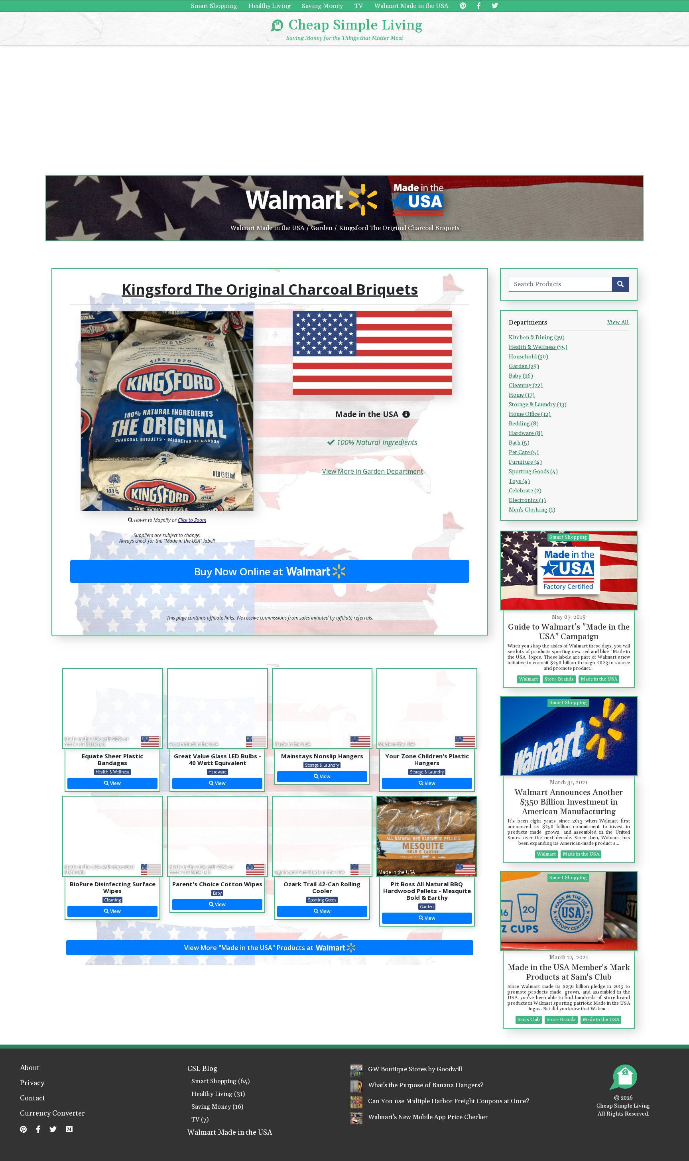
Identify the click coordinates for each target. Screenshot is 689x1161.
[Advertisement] (344, 105)
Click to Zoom (192, 520)
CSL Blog (202, 1069)
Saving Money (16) (217, 1107)
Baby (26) (521, 376)
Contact (32, 1099)
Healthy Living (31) (218, 1094)
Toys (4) (519, 481)
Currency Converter (52, 1114)
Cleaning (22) (526, 385)
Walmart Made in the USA (411, 6)
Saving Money (322, 6)
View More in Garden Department (372, 471)
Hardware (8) (526, 433)
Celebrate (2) (525, 490)
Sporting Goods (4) (533, 471)
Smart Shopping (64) (220, 1081)
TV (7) (200, 1120)
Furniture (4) (525, 462)
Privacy (32, 1084)
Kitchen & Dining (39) (537, 337)
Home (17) (522, 395)
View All (618, 322)
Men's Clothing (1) (532, 510)
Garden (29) (524, 366)
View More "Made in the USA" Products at (249, 947)
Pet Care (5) (524, 452)
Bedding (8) (524, 423)
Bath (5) (519, 443)
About (29, 1068)
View (115, 783)
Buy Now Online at (239, 571)
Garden (322, 228)
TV (358, 6)
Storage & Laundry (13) (538, 404)
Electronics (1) (527, 500)
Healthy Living (269, 6)
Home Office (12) (530, 414)
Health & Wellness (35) (538, 347)
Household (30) (528, 356)
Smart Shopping (214, 6)
